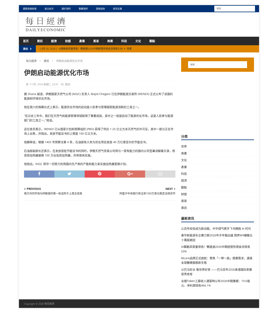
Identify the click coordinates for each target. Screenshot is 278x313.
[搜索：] (234, 8)
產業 (82, 41)
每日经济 (49, 8)
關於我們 (66, 8)
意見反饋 (117, 8)
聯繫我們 (83, 8)
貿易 (96, 41)
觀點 (152, 41)
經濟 (54, 41)
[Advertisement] (217, 102)
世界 (184, 146)
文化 (138, 41)
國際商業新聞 (29, 8)
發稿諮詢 (100, 8)
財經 (68, 41)
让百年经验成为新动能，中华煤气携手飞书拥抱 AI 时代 (216, 228)
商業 (110, 41)
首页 (26, 41)
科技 (124, 41)
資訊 (40, 41)
